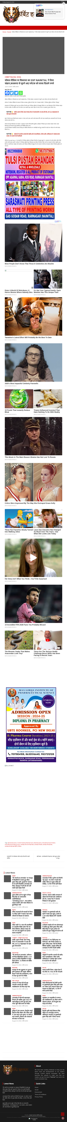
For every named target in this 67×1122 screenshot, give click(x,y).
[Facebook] (7, 93)
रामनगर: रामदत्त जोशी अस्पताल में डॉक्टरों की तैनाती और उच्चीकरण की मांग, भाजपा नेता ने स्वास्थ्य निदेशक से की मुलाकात (52, 898)
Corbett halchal (21, 843)
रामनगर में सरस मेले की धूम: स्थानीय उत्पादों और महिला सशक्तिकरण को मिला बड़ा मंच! (21, 985)
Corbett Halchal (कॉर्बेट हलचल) (35, 1115)
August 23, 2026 (46, 1006)
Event (14, 876)
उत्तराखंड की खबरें (38, 844)
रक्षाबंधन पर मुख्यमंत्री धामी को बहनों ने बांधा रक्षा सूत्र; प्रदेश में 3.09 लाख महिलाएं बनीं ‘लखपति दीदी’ (51, 915)
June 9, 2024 (8, 86)
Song (13, 922)
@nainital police (12, 843)
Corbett (14, 937)
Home (36, 1087)
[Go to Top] (62, 1114)
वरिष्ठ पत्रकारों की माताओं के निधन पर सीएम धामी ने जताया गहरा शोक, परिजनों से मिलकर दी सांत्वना (22, 914)
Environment (38, 1092)
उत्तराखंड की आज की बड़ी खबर (27, 844)
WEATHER (14, 967)
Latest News (10, 873)
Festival (44, 910)
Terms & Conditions (40, 1094)
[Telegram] (16, 93)
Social (19, 77)
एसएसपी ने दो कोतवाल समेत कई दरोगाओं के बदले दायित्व (18, 857)
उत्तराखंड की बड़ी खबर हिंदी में (11, 846)
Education (15, 952)
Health (44, 892)
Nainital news (29, 843)
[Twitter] (12, 93)
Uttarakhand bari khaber (48, 843)
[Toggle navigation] (5, 28)
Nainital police (38, 843)
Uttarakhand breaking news (12, 844)
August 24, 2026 (16, 989)
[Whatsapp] (21, 93)
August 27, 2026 (16, 890)
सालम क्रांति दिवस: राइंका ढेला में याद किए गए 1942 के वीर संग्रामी (52, 971)
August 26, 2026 (16, 918)
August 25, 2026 (46, 950)
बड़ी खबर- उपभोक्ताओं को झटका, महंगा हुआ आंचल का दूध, (48, 857)
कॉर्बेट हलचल (16, 86)
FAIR (13, 980)
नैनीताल (19, 846)
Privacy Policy (39, 1097)
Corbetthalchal (10, 77)
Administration (47, 876)
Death (14, 910)
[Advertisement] (33, 673)
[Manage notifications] (63, 1118)
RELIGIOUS (45, 922)
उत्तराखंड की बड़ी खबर (47, 844)
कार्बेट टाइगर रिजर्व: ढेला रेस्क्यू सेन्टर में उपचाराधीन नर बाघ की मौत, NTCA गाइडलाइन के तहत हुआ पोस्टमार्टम (21, 943)
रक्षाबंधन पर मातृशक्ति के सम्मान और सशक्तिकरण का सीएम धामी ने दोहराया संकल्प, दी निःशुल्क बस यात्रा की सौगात (52, 1001)
